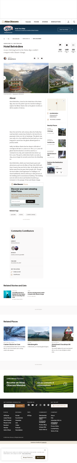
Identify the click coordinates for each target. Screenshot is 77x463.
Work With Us (43, 429)
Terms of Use (17, 205)
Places (6, 412)
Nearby (6, 427)
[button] (60, 45)
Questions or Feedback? (38, 442)
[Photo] (62, 132)
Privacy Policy (55, 426)
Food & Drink (19, 418)
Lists (16, 422)
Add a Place (7, 430)
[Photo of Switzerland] (51, 170)
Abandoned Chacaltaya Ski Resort (61, 345)
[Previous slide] (4, 78)
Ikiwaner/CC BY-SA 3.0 (18, 94)
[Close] (45, 450)
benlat (13, 254)
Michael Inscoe (12, 59)
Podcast (17, 427)
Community (43, 412)
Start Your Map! (64, 29)
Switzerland (58, 168)
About (53, 415)
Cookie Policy (55, 428)
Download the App (60, 405)
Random (6, 425)
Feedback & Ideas (42, 418)
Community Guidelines (42, 422)
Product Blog (43, 424)
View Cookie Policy (26, 453)
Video (17, 425)
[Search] (74, 22)
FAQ (52, 418)
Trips (29, 412)
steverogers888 (19, 254)
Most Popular (7, 420)
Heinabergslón (33, 344)
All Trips (29, 415)
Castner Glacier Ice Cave (12, 344)
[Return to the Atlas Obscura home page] (10, 22)
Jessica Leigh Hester (18, 299)
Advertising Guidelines (54, 423)
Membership (43, 415)
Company (54, 412)
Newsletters (18, 430)
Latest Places (7, 418)
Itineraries (18, 420)
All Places (6, 415)
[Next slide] (73, 78)
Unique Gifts (42, 427)
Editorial (18, 412)
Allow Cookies (40, 457)
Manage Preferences (28, 457)
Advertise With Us (56, 420)
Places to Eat (7, 422)
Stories (17, 415)
